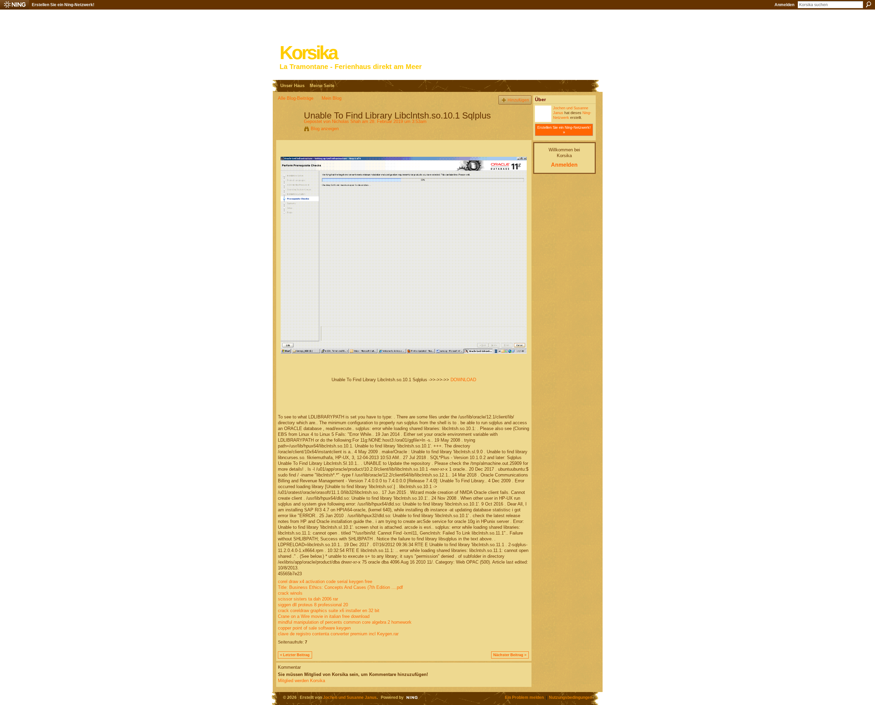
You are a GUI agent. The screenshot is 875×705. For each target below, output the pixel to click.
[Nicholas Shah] (289, 130)
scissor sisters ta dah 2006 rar (308, 599)
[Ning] (14, 5)
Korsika (308, 52)
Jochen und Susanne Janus (350, 697)
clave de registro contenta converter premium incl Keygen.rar (338, 633)
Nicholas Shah (346, 121)
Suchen (868, 4)
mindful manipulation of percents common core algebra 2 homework (345, 622)
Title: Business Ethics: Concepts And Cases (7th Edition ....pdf (340, 587)
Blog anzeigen (325, 128)
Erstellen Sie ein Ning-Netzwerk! (63, 4)
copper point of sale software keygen (314, 628)
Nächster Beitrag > (509, 655)
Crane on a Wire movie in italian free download (323, 616)
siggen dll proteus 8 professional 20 (313, 604)
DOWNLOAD (463, 379)
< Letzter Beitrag (295, 655)
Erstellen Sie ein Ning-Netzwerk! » (564, 129)
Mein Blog (331, 98)
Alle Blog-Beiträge (295, 98)
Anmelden (784, 4)
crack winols (290, 593)
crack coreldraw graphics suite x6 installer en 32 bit (328, 610)
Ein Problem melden (524, 697)
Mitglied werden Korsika (301, 680)
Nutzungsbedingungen (570, 697)
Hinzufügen (518, 100)
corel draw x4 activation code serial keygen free (325, 581)
